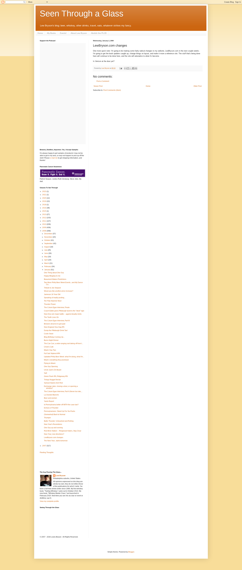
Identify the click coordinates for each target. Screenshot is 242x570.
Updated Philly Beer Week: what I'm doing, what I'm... (64, 357)
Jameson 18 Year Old (52, 294)
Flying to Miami (49, 363)
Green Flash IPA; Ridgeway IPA (56, 376)
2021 (44, 195)
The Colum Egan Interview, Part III (57, 321)
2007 (44, 446)
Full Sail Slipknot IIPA (52, 353)
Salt (45, 373)
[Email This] (125, 68)
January (47, 270)
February (48, 266)
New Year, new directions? (54, 434)
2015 (44, 211)
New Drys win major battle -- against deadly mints (63, 314)
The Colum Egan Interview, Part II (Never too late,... (63, 391)
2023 (44, 191)
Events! (63, 33)
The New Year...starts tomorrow (56, 441)
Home (40, 33)
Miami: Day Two (50, 350)
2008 (44, 231)
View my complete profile (49, 501)
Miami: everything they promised (56, 360)
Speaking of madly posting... (54, 298)
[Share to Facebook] (133, 68)
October (47, 240)
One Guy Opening (51, 366)
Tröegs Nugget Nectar (52, 380)
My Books (51, 33)
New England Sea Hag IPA (54, 327)
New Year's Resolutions (53, 424)
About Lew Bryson (79, 33)
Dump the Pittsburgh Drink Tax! (56, 330)
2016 (44, 208)
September (48, 243)
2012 (44, 218)
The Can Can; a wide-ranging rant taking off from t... (63, 343)
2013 (44, 214)
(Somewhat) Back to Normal (54, 414)
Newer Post (98, 86)
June (46, 253)
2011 (44, 221)
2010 (44, 224)
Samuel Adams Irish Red (53, 383)
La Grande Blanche (51, 395)
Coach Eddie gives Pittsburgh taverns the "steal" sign (64, 311)
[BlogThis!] (128, 68)
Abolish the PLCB (98, 33)
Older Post (198, 86)
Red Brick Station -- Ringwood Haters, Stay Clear (62, 431)
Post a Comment (102, 81)
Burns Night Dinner (51, 340)
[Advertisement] (56, 462)
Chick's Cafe (48, 347)
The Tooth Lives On (51, 317)
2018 (44, 205)
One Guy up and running (53, 428)
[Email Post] (121, 68)
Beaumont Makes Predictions (55, 279)
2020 (44, 198)
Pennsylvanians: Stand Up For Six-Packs (59, 411)
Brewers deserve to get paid (54, 324)
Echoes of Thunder (51, 408)
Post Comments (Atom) (112, 90)
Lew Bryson (60, 476)
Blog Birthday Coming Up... (54, 337)
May (46, 257)
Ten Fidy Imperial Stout (52, 301)
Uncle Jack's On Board (52, 370)
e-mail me (54, 158)
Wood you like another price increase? (58, 291)
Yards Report (49, 401)
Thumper (47, 418)
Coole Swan (48, 334)
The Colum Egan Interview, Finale (57, 307)
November (48, 237)
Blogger (131, 552)
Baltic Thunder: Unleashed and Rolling (59, 421)
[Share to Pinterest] (136, 68)
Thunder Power (50, 304)
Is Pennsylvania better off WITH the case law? (61, 405)
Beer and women (50, 398)
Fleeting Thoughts (46, 452)
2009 (44, 227)
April (46, 260)
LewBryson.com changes (53, 437)
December (48, 234)
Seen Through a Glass (81, 13)
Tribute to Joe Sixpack (52, 288)
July (46, 250)
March (46, 263)
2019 (44, 201)
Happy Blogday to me (52, 276)
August (47, 247)
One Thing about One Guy (54, 273)
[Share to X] (130, 68)
